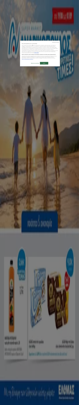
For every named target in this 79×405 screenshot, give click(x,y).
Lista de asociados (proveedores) (27, 59)
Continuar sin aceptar (55, 42)
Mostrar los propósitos (35, 63)
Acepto (44, 63)
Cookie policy (36, 52)
